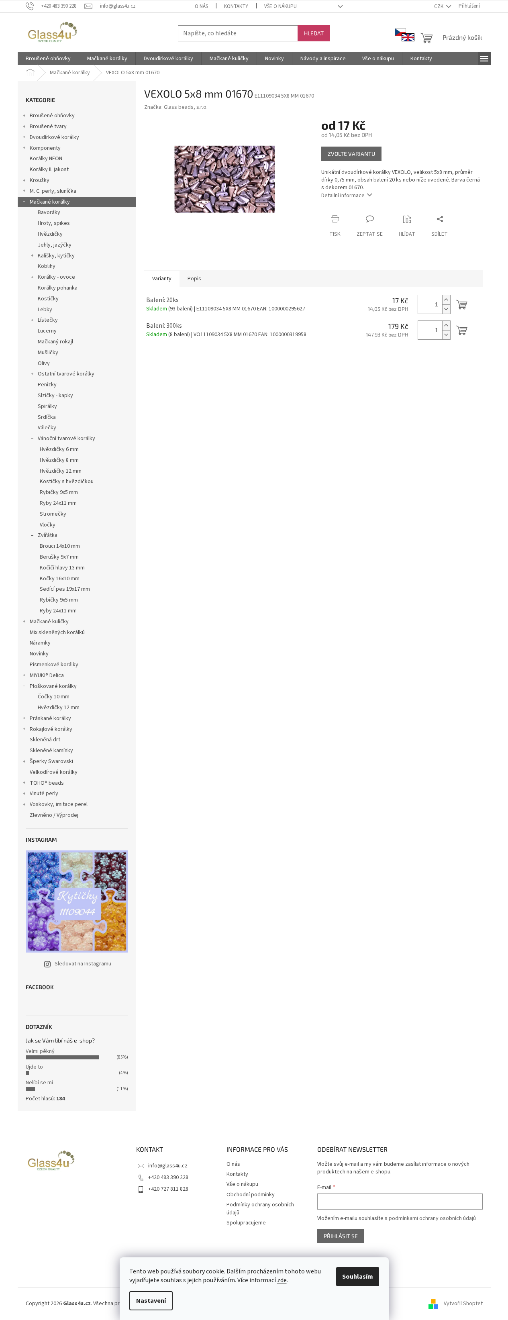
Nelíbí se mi (39, 1083)
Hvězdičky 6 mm (59, 449)
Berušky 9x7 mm (59, 557)
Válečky (47, 428)
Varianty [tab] (161, 279)
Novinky (39, 654)
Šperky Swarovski (51, 761)
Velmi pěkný (40, 1051)
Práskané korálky (50, 718)
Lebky (45, 310)
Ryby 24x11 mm (58, 503)
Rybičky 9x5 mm (59, 492)
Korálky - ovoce (56, 277)
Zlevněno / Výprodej (54, 815)
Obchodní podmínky (250, 1195)
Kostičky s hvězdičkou (67, 481)
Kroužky (39, 180)
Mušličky (48, 353)
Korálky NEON (46, 159)
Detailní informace (343, 196)
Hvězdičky (50, 234)
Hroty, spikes (54, 223)
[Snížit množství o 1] (446, 309)
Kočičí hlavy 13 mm (62, 568)
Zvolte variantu (351, 153)
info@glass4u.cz (168, 1166)
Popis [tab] (194, 279)
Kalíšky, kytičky (56, 256)
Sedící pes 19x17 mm (65, 589)
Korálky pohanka (58, 288)
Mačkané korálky (50, 202)
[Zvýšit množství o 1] (446, 299)
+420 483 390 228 (168, 1177)
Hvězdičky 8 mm (59, 460)
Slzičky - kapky (55, 396)
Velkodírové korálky (54, 772)
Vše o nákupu (280, 6)
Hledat (314, 33)
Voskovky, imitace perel (59, 804)
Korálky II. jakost (49, 169)
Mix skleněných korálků (57, 632)
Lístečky (48, 320)
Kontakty (236, 6)
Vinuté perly (44, 794)
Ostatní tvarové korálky (66, 374)
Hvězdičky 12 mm (61, 471)
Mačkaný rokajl (55, 342)
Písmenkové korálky (54, 665)
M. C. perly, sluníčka (53, 191)
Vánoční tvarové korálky (66, 439)
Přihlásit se (341, 1235)
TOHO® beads (47, 783)
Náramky (40, 643)
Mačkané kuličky (49, 622)
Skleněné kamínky (51, 751)
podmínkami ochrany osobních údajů (432, 1218)
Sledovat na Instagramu (83, 964)
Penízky (47, 385)
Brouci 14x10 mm (60, 546)
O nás (201, 6)
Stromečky (53, 514)
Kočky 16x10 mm (60, 579)
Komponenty (45, 148)
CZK (439, 6)
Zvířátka (47, 535)
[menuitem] (48, 58)
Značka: (176, 107)
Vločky (47, 525)
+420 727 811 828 (168, 1189)
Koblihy (46, 266)
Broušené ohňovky (52, 116)
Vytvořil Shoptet (463, 1304)
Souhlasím (357, 1276)
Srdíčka (47, 417)
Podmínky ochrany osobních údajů (260, 1208)
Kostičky (48, 299)
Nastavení (151, 1300)
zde (282, 1280)
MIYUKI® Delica (47, 675)
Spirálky (47, 406)
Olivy (44, 363)
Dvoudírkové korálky (54, 137)
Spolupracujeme (246, 1223)
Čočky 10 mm (53, 697)
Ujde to (34, 1067)
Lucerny (47, 331)
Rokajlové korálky (51, 729)
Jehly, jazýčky (54, 245)
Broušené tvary (48, 126)
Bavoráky (49, 212)
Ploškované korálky (53, 686)
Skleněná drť (45, 740)
